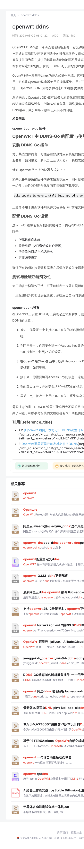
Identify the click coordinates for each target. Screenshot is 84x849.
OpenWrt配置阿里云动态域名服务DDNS (49, 444)
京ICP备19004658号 (65, 837)
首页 (13, 15)
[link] (13, 15)
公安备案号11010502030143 (36, 837)
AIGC (55, 35)
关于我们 (62, 832)
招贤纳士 (76, 832)
